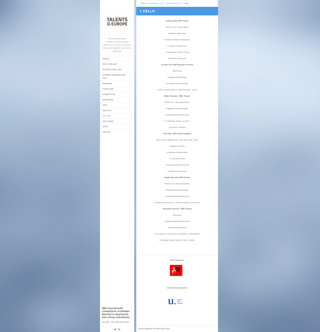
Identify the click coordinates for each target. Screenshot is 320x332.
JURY (104, 105)
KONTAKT (106, 132)
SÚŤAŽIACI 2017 (173, 3)
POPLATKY (107, 110)
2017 (162, 3)
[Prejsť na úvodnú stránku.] (117, 18)
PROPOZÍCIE (107, 100)
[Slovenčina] (115, 329)
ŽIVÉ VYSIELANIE (109, 64)
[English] (119, 329)
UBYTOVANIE (108, 121)
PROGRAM (107, 84)
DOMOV (105, 59)
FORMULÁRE (108, 89)
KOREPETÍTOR (108, 94)
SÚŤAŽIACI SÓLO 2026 (112, 70)
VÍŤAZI (105, 127)
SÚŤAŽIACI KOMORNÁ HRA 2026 (113, 76)
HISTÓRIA (106, 116)
